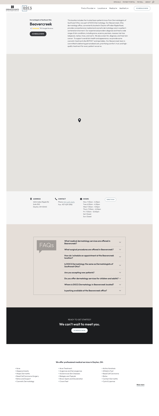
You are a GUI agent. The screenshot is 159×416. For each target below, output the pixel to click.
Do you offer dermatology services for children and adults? (91, 278)
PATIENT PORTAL (129, 2)
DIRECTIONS (110, 199)
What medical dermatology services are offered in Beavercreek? (87, 242)
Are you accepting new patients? (79, 272)
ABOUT (148, 2)
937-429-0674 (69, 202)
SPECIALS (117, 2)
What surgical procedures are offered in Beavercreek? (89, 249)
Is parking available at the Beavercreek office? (85, 290)
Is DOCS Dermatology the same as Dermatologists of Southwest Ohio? (88, 265)
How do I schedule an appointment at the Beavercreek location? (89, 256)
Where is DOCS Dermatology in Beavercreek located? (89, 284)
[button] (79, 120)
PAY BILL (140, 2)
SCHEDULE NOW (142, 8)
